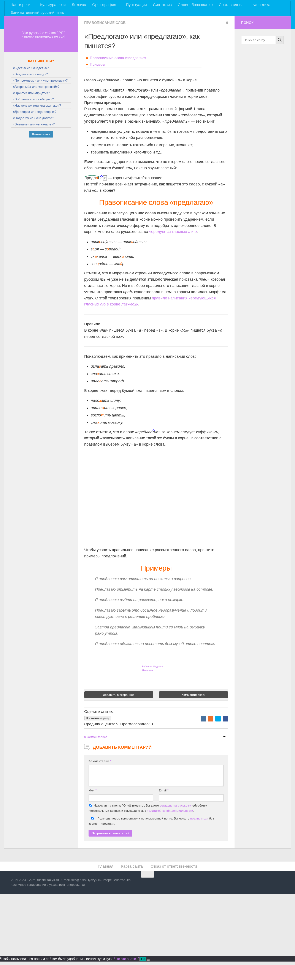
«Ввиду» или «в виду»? (30, 74)
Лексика (79, 5)
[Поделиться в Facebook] (225, 718)
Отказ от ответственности (174, 866)
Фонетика (261, 5)
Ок (143, 959)
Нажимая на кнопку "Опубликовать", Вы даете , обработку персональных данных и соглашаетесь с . (148, 808)
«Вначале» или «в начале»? (34, 124)
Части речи (20, 5)
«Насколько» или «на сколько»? (37, 105)
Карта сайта (132, 866)
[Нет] (148, 960)
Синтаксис (162, 5)
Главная (105, 866)
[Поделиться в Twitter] (218, 718)
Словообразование (195, 5)
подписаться (199, 818)
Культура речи (53, 5)
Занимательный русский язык (37, 12)
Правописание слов (105, 23)
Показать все (41, 134)
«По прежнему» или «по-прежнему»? (40, 80)
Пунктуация (136, 5)
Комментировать (193, 694)
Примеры (97, 64)
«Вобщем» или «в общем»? (33, 99)
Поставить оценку (97, 718)
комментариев (95, 737)
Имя (93, 790)
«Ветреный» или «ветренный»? (36, 87)
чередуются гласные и (173, 231)
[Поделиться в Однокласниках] (210, 718)
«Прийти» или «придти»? (31, 93)
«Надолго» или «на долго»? (33, 118)
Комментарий (100, 761)
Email (163, 790)
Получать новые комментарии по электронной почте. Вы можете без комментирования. (151, 821)
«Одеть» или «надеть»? (31, 68)
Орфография (104, 5)
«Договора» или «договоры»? (34, 112)
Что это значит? (127, 959)
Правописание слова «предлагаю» (118, 58)
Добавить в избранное (119, 694)
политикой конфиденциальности (170, 810)
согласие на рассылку (175, 805)
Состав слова (231, 5)
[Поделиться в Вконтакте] (203, 718)
